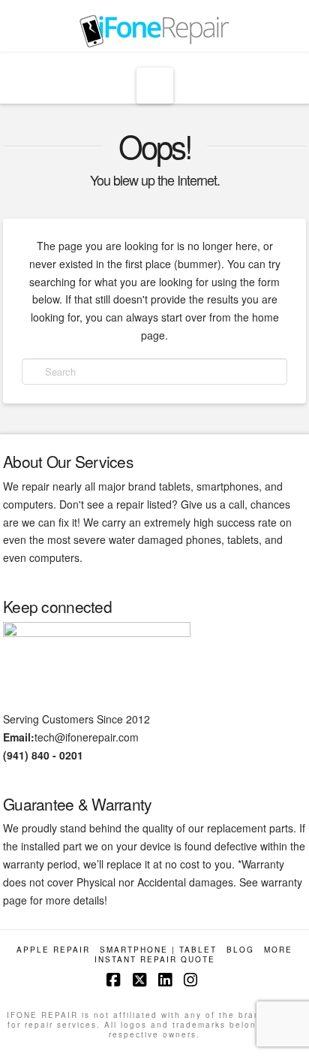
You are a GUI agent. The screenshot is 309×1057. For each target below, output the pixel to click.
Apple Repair (53, 950)
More (278, 950)
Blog (240, 950)
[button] (154, 86)
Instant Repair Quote (154, 960)
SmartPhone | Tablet (158, 950)
